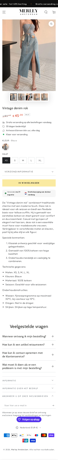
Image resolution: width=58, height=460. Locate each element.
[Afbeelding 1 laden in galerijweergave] (13, 96)
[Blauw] (5, 147)
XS (6, 160)
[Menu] (4, 12)
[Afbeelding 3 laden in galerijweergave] (29, 96)
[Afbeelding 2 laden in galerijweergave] (21, 96)
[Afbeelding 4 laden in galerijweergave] (36, 96)
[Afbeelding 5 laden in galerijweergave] (44, 96)
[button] (46, 12)
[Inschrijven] (54, 405)
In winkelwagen (29, 183)
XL (40, 160)
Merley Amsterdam (19, 449)
